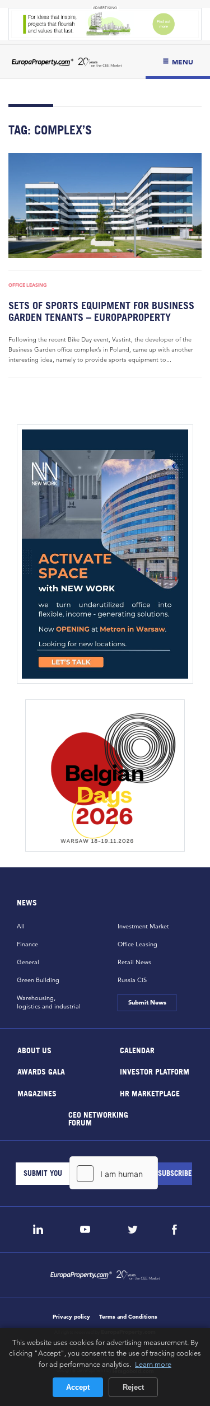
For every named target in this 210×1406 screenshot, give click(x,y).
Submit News (147, 1002)
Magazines (37, 1092)
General (28, 962)
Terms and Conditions (128, 1316)
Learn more (153, 1364)
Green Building (38, 980)
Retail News (134, 962)
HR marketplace (149, 1092)
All (21, 926)
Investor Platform (154, 1071)
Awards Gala (41, 1071)
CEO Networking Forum (98, 1118)
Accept (78, 1387)
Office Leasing (27, 285)
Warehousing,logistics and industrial (49, 1002)
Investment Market (143, 926)
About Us (34, 1049)
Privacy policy (71, 1316)
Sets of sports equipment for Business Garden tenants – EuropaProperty (101, 311)
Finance (27, 944)
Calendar (136, 1049)
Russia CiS (132, 980)
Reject (133, 1387)
